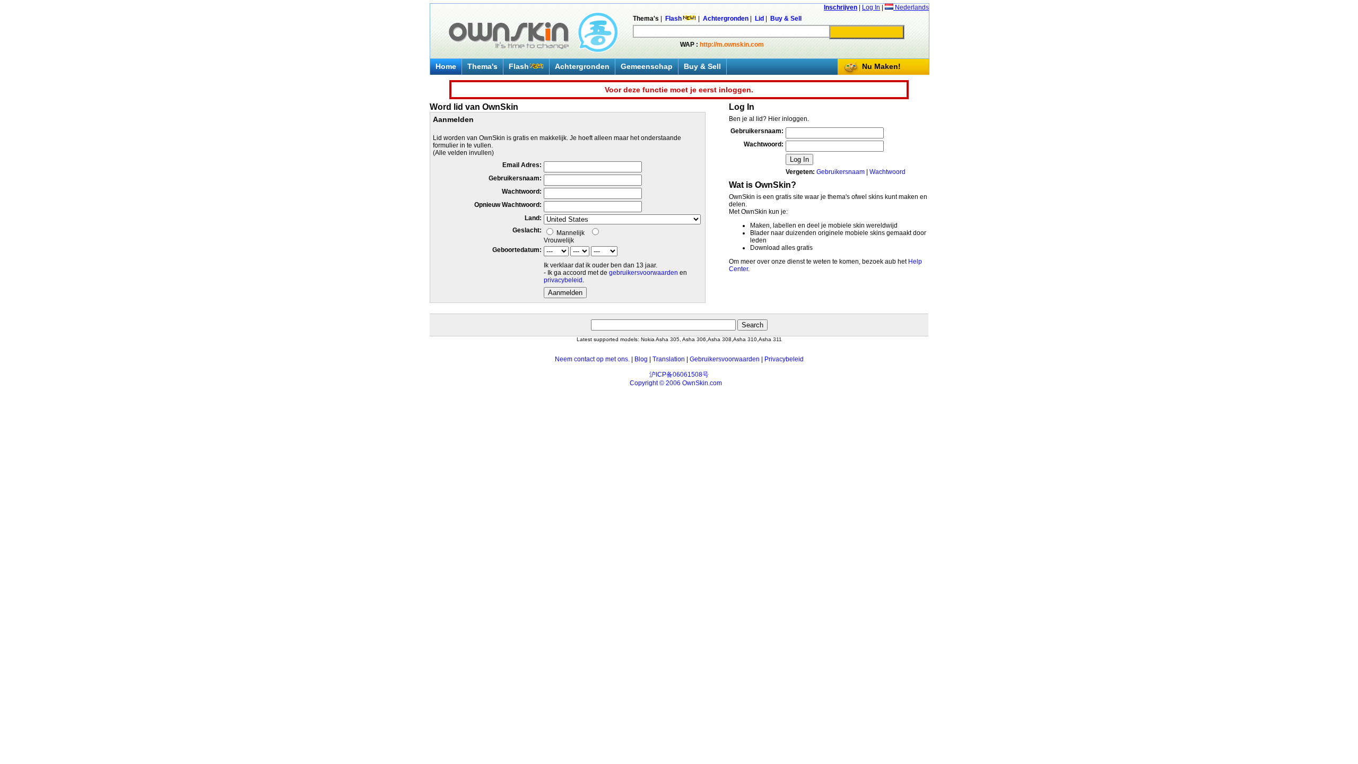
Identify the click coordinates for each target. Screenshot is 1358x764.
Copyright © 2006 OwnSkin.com (676, 383)
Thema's (482, 66)
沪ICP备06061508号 (679, 374)
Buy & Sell (702, 66)
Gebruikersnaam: (515, 178)
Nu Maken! (881, 66)
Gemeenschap (647, 66)
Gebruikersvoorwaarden (725, 359)
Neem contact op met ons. (592, 359)
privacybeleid (563, 280)
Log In (871, 7)
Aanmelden (565, 293)
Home (446, 66)
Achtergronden (582, 66)
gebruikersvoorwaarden (643, 272)
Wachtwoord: (522, 191)
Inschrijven (840, 7)
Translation (668, 359)
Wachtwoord (887, 172)
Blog (641, 359)
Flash (519, 66)
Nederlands (911, 7)
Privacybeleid (784, 359)
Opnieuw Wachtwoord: (508, 205)
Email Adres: (522, 165)
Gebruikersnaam (840, 172)
